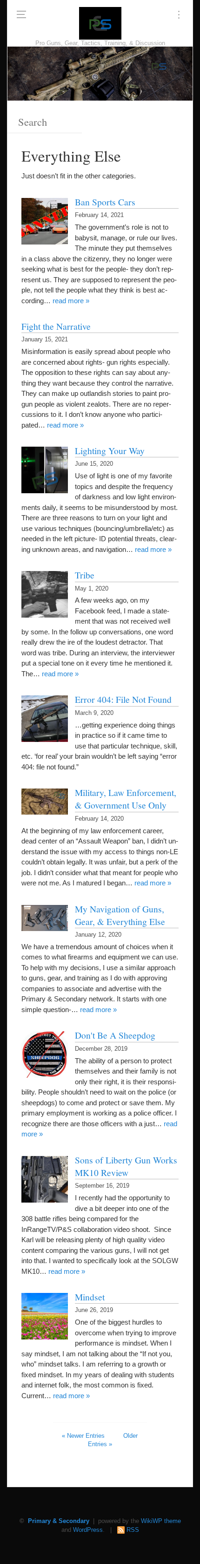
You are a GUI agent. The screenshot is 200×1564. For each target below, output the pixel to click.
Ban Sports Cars (105, 202)
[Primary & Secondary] (100, 23)
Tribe (84, 575)
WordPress (88, 1530)
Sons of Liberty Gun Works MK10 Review (126, 1166)
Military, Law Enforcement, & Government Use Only (125, 798)
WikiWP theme (161, 1521)
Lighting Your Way (110, 450)
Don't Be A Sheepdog (115, 1035)
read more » (71, 301)
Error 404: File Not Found (123, 699)
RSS (133, 1530)
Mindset (90, 1297)
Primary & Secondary (58, 1521)
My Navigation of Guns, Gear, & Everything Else (120, 915)
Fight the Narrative (56, 326)
